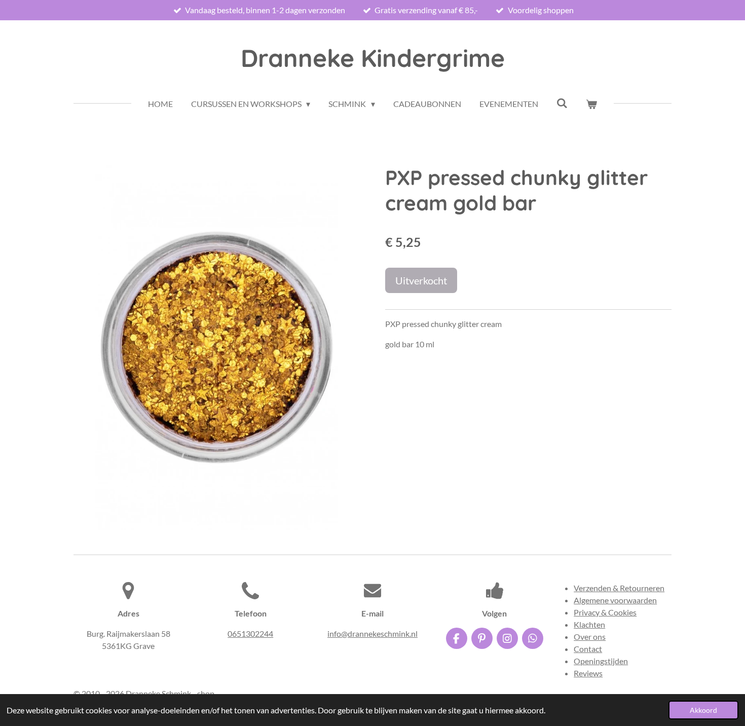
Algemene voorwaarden (615, 600)
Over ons (590, 636)
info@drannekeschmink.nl (372, 633)
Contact (588, 649)
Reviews (588, 673)
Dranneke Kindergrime (373, 58)
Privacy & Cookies (605, 612)
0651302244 (250, 633)
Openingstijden (601, 661)
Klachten (589, 624)
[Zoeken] (562, 102)
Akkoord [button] (703, 710)
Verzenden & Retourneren (619, 588)
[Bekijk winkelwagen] (591, 104)
